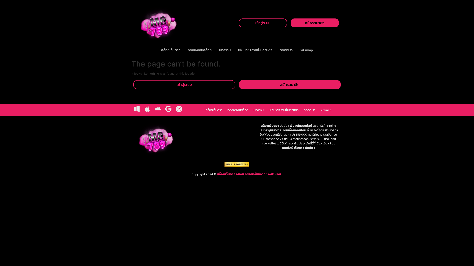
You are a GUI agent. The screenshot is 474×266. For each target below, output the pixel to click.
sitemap (306, 49)
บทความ (225, 49)
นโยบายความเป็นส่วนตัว (255, 49)
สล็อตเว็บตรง (170, 49)
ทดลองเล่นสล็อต (200, 49)
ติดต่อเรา (286, 49)
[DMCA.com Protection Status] (236, 166)
